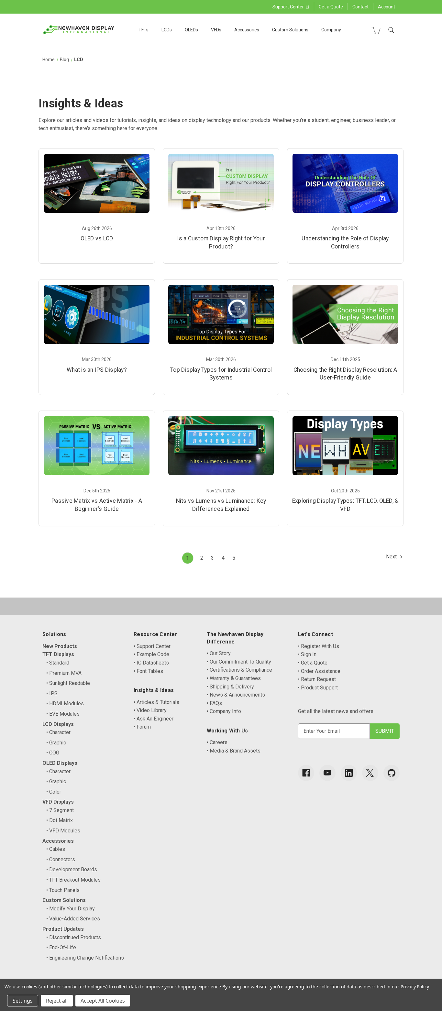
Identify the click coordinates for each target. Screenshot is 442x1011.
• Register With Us (318, 646)
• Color (53, 792)
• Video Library (150, 710)
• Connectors (60, 859)
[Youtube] (327, 773)
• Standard (57, 663)
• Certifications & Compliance (239, 670)
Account (386, 6)
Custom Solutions (290, 29)
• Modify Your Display (70, 909)
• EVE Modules (63, 714)
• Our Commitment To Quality (239, 662)
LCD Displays (58, 724)
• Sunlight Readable (68, 683)
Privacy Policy (415, 987)
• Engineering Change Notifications (85, 958)
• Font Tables (148, 671)
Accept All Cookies (103, 1000)
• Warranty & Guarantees (234, 678)
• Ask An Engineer (153, 719)
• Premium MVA (64, 673)
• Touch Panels (63, 890)
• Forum (142, 727)
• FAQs (214, 703)
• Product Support (318, 688)
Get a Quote (331, 6)
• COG (52, 753)
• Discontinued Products (73, 937)
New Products (59, 646)
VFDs (216, 29)
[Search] (391, 30)
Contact (360, 6)
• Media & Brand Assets (233, 751)
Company (331, 29)
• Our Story (219, 653)
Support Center (288, 6)
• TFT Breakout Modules (73, 880)
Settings (23, 1000)
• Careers (217, 742)
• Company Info (224, 711)
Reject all (57, 1000)
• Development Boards (71, 869)
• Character (58, 732)
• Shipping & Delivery (230, 687)
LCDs (166, 29)
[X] (370, 773)
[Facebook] (306, 773)
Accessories (246, 29)
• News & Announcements (236, 695)
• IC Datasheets (151, 663)
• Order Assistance (319, 671)
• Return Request (317, 679)
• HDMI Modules (65, 703)
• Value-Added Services (73, 919)
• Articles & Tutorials (156, 702)
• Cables (55, 849)
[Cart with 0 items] (376, 30)
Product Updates (63, 929)
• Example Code (151, 654)
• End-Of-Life (61, 947)
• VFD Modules (63, 831)
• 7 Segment (60, 810)
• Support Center (152, 646)
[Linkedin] (349, 773)
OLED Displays (59, 763)
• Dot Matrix (59, 820)
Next (392, 557)
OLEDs (191, 29)
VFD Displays (58, 802)
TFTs (143, 29)
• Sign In (307, 654)
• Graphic (56, 743)
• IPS (52, 693)
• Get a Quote (312, 663)
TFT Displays (58, 654)
